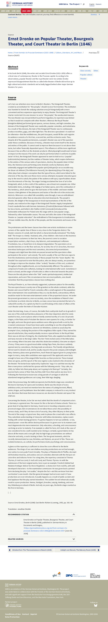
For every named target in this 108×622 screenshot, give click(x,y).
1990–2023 (103, 11)
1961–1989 (92, 11)
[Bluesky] (96, 605)
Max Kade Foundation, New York (50, 597)
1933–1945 (71, 11)
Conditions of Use (13, 614)
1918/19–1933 (59, 11)
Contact (25, 614)
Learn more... (13, 17)
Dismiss (95, 14)
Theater (83, 78)
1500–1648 (5, 11)
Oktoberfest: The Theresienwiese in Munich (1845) (32, 550)
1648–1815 (16, 11)
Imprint (33, 614)
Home (10, 52)
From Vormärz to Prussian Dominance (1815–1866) (33, 52)
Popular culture (86, 75)
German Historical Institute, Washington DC (42, 589)
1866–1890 (37, 11)
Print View (93, 53)
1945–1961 (81, 11)
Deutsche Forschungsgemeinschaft (48, 594)
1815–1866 (26, 11)
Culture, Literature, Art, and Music (69, 52)
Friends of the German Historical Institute (53, 592)
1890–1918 (47, 11)
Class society (85, 70)
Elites (96, 70)
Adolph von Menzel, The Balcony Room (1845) (78, 550)
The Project (74, 4)
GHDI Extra (63, 4)
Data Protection (12, 617)
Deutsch (98, 4)
